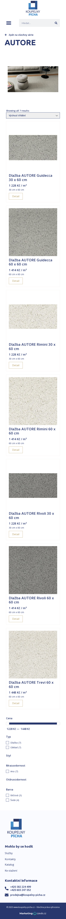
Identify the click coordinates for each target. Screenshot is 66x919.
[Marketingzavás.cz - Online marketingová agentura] (33, 914)
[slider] (7, 723)
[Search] (56, 23)
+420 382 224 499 (20, 886)
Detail (15, 196)
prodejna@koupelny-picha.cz (27, 894)
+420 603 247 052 (20, 890)
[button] (8, 23)
